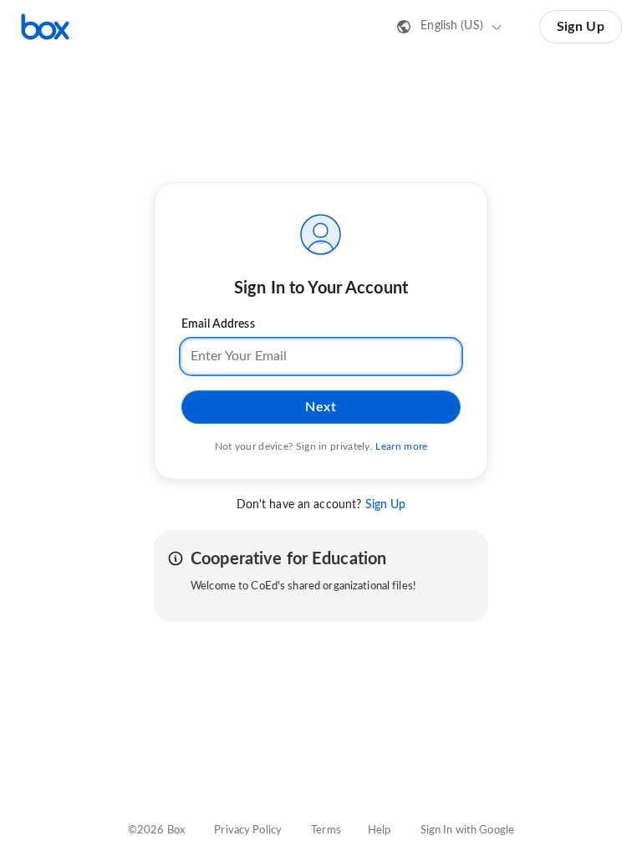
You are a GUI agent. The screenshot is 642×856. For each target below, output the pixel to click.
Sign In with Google (467, 830)
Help (379, 830)
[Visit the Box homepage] (45, 26)
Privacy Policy (248, 830)
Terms (326, 830)
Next (320, 407)
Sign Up (580, 26)
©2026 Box (156, 830)
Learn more (401, 446)
